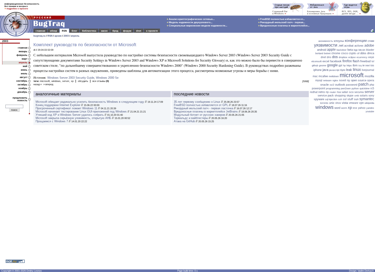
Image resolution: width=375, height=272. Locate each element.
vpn (361, 102)
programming (333, 88)
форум (127, 30)
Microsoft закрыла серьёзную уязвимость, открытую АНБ (73, 118)
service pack (326, 95)
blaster (370, 49)
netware (327, 80)
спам (371, 40)
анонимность (325, 41)
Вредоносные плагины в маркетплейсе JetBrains (206, 111)
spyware (319, 99)
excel (325, 61)
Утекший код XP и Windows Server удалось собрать (70, 114)
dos (335, 57)
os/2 (332, 84)
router (333, 92)
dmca (370, 53)
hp (344, 65)
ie (363, 65)
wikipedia (369, 103)
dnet (138, 30)
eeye (371, 57)
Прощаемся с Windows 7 (52, 121)
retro (321, 92)
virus (338, 102)
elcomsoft (316, 61)
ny (348, 80)
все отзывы (100, 81)
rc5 (372, 88)
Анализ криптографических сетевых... (191, 19)
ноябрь (22, 88)
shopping (340, 95)
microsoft (45, 81)
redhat (313, 92)
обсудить (83, 81)
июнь (24, 69)
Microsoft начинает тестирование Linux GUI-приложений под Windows (81, 111)
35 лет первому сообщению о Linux (197, 101)
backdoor (342, 50)
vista (345, 102)
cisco (344, 53)
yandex (370, 108)
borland (319, 53)
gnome (322, 65)
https (349, 65)
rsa (339, 92)
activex (358, 45)
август (23, 77)
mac (315, 76)
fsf (373, 61)
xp (72, 81)
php (372, 84)
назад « (37, 84)
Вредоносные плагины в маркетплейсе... (284, 25)
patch (363, 84)
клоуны (339, 40)
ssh (340, 99)
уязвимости (325, 45)
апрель (75, 35)
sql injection (331, 99)
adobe (369, 45)
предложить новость (20, 99)
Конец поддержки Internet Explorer (58, 105)
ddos (363, 53)
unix (331, 102)
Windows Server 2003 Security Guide (70, 77)
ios (372, 65)
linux (357, 69)
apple (331, 49)
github (315, 65)
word (337, 107)
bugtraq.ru (39, 35)
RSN (64, 30)
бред (115, 30)
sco (351, 92)
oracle (324, 84)
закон (104, 30)
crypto (352, 53)
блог (74, 30)
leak (349, 70)
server (65, 81)
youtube (370, 111)
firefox (347, 61)
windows (56, 81)
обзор (53, 30)
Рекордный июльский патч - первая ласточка (203, 108)
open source (358, 80)
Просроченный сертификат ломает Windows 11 (66, 108)
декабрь (22, 92)
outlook (340, 84)
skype (350, 95)
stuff (350, 99)
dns (329, 57)
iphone (317, 70)
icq (360, 65)
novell (342, 80)
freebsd (365, 61)
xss (355, 107)
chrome (335, 53)
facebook (336, 61)
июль (24, 73)
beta (350, 49)
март (24, 58)
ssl (345, 99)
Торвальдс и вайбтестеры (191, 118)
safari (345, 92)
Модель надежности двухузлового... (190, 22)
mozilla (369, 76)
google (332, 65)
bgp (356, 50)
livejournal (368, 70)
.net (340, 45)
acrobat (349, 45)
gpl (340, 65)
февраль (21, 55)
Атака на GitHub (184, 121)
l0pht (342, 70)
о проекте (152, 30)
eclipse (352, 57)
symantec (366, 99)
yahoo (361, 107)
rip (327, 92)
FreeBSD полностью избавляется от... (282, 19)
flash (356, 61)
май (25, 66)
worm (344, 108)
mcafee (323, 76)
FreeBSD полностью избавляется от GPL (201, 105)
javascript (334, 70)
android (321, 49)
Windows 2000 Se (107, 77)
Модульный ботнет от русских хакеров (199, 114)
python (355, 88)
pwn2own (346, 88)
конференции (356, 40)
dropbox (343, 57)
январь (23, 51)
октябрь (22, 84)
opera (370, 80)
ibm (355, 65)
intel (367, 65)
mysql (318, 80)
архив (58, 35)
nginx (335, 80)
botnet (327, 53)
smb (356, 95)
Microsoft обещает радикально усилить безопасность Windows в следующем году (90, 101)
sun (356, 99)
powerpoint (318, 88)
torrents (324, 103)
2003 (66, 35)
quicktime (365, 88)
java (325, 70)
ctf (358, 53)
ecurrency (362, 57)
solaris (364, 95)
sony (371, 95)
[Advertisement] (342, 181)
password (351, 84)
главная (40, 30)
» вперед (48, 84)
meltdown (334, 76)
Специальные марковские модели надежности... (197, 25)
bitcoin (362, 50)
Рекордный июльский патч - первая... (282, 22)
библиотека (89, 30)
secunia (359, 92)
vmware (353, 102)
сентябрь (21, 81)
